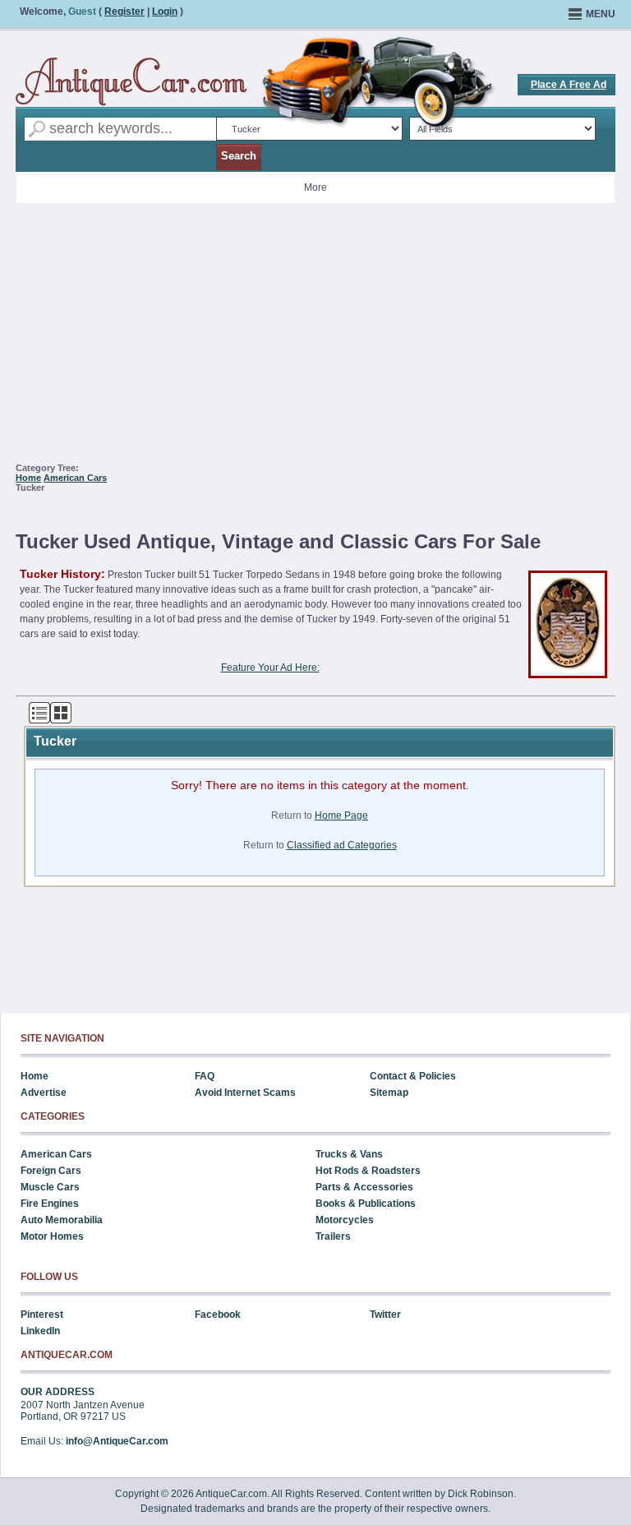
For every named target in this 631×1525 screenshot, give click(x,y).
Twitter (385, 1314)
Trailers (333, 1236)
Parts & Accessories (364, 1187)
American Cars (75, 478)
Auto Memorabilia (62, 1220)
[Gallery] (60, 720)
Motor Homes (52, 1236)
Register (124, 11)
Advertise (44, 1092)
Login (164, 11)
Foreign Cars (51, 1170)
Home (28, 478)
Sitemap (389, 1092)
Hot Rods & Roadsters (368, 1170)
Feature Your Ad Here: (270, 667)
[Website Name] (131, 82)
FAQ (204, 1076)
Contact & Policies (413, 1076)
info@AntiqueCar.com (117, 1441)
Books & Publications (366, 1203)
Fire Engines (50, 1203)
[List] (39, 720)
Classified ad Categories (342, 845)
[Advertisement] (315, 339)
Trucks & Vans (349, 1154)
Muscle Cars (50, 1187)
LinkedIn (40, 1331)
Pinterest (42, 1314)
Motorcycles (345, 1220)
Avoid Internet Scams (245, 1092)
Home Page (341, 815)
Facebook (218, 1314)
